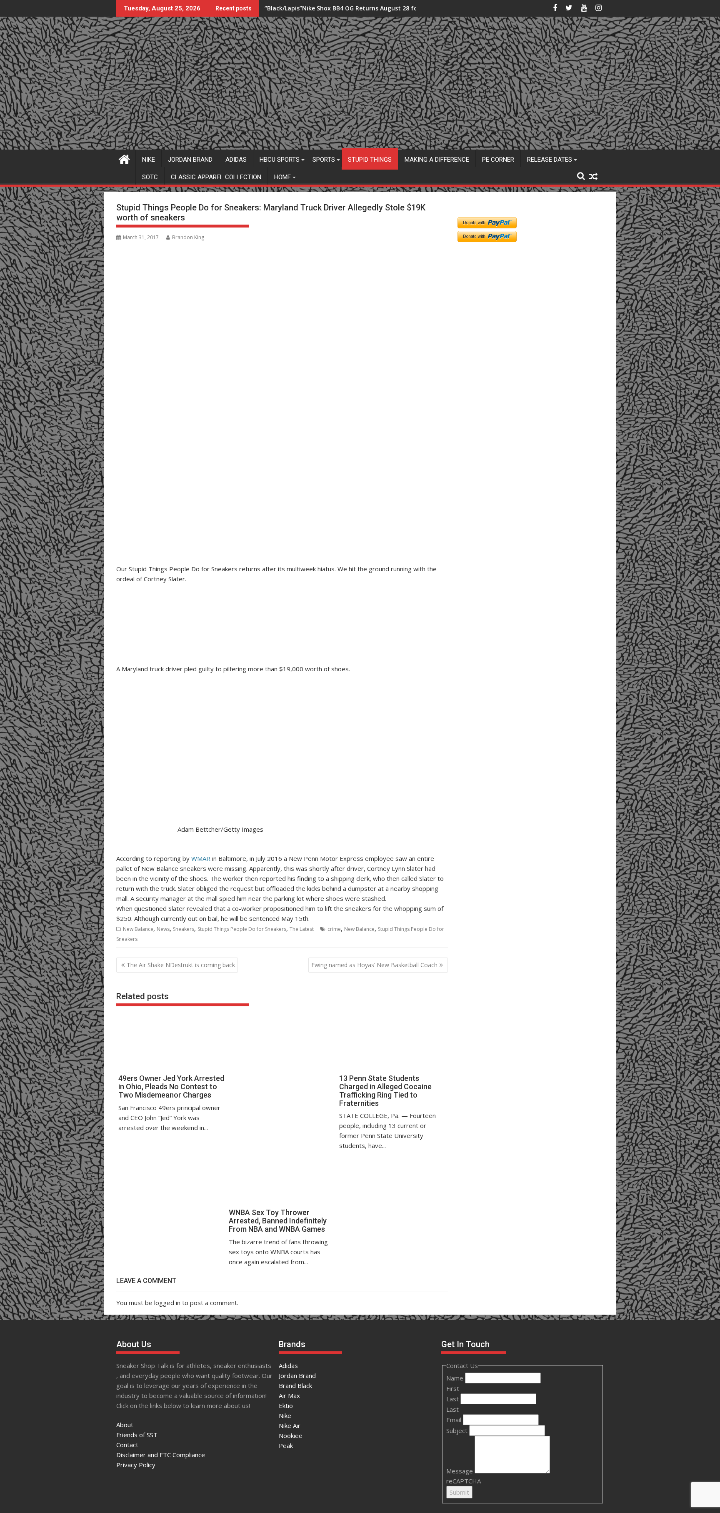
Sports (323, 159)
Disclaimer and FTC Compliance (160, 1454)
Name (455, 1378)
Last (453, 1399)
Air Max (289, 1395)
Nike (148, 159)
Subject (457, 1430)
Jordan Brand (190, 159)
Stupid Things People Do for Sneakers (242, 929)
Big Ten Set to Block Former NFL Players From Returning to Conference (368, 8)
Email (454, 1419)
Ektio (286, 1405)
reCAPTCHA (463, 1481)
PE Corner (498, 159)
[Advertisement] (156, 520)
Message (460, 1471)
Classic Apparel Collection (216, 177)
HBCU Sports (280, 159)
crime (334, 929)
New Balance (138, 929)
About (124, 1424)
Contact (127, 1444)
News (163, 929)
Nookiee (290, 1435)
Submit (459, 1492)
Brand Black (295, 1385)
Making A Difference (437, 159)
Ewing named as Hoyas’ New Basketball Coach (374, 965)
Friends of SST (137, 1434)
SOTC (150, 177)
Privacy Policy (135, 1464)
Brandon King (188, 237)
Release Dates (549, 159)
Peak (286, 1445)
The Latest (302, 929)
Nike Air (289, 1425)
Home (282, 177)
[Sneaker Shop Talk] (124, 158)
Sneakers (183, 929)
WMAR (200, 858)
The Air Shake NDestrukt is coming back (181, 965)
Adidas (236, 159)
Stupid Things (370, 159)
